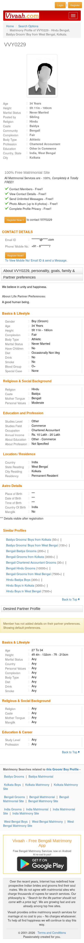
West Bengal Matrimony (47, 821)
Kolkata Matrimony (37, 785)
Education (9, 149)
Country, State (12, 153)
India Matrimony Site (25, 813)
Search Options (28, 26)
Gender (10, 321)
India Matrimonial (37, 809)
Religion (8, 121)
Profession (10, 144)
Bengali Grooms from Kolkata (25, 557)
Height (7, 108)
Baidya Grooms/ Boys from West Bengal (32, 545)
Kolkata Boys (12, 785)
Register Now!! (15, 255)
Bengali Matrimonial (42, 797)
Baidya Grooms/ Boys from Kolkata (28, 539)
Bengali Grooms (14, 797)
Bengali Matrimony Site (43, 801)
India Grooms (13, 809)
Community (10, 131)
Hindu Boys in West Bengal (23, 591)
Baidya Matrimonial (41, 776)
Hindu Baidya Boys (18, 580)
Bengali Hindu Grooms (20, 568)
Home (10, 26)
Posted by (9, 117)
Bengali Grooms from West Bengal (28, 574)
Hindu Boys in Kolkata (20, 585)
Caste (7, 126)
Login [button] (60, 5)
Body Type (10, 140)
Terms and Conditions (52, 932)
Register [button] (75, 5)
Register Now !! (15, 220)
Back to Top (70, 599)
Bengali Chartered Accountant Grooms (31, 562)
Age (5, 103)
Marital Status (12, 112)
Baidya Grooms (14, 776)
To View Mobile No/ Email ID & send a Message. (36, 260)
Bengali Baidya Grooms (21, 551)
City (5, 158)
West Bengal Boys (16, 821)
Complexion (10, 135)
